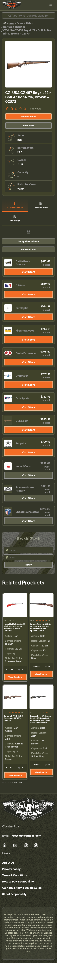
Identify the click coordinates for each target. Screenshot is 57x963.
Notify (28, 564)
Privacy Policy (11, 869)
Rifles (29, 23)
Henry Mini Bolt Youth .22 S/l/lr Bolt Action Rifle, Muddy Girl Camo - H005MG (14, 627)
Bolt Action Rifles (14, 26)
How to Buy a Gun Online (18, 881)
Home (10, 23)
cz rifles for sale (16, 782)
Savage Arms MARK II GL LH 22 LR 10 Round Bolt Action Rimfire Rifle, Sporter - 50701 (40, 627)
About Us (8, 862)
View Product (15, 677)
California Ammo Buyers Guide (22, 887)
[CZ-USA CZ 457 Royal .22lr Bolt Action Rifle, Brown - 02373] (28, 64)
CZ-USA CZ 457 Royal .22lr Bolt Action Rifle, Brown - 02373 (27, 31)
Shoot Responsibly (14, 894)
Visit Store (28, 271)
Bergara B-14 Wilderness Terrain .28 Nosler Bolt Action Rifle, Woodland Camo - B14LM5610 (40, 719)
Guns (20, 23)
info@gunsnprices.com (26, 835)
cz (8, 782)
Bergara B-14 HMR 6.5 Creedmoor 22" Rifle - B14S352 (13, 718)
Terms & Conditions (14, 875)
